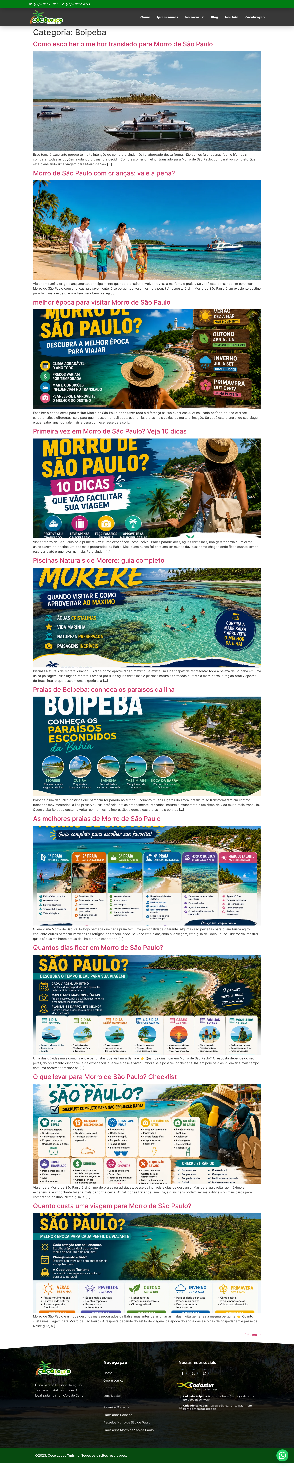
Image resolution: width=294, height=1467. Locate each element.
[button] (282, 1455)
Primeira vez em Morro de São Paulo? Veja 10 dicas (110, 431)
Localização (255, 17)
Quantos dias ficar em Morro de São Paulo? (98, 947)
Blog (214, 17)
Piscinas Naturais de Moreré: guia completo (98, 560)
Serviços (192, 17)
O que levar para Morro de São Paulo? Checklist (105, 1077)
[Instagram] (194, 1373)
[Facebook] (183, 1373)
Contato (231, 17)
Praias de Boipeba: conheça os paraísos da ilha (104, 689)
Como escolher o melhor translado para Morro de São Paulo (123, 44)
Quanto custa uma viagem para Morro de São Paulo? (112, 1206)
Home (145, 17)
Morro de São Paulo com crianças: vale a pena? (104, 173)
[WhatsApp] (205, 1373)
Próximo (252, 1335)
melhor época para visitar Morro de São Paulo (101, 302)
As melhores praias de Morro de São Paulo (97, 819)
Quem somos (167, 17)
